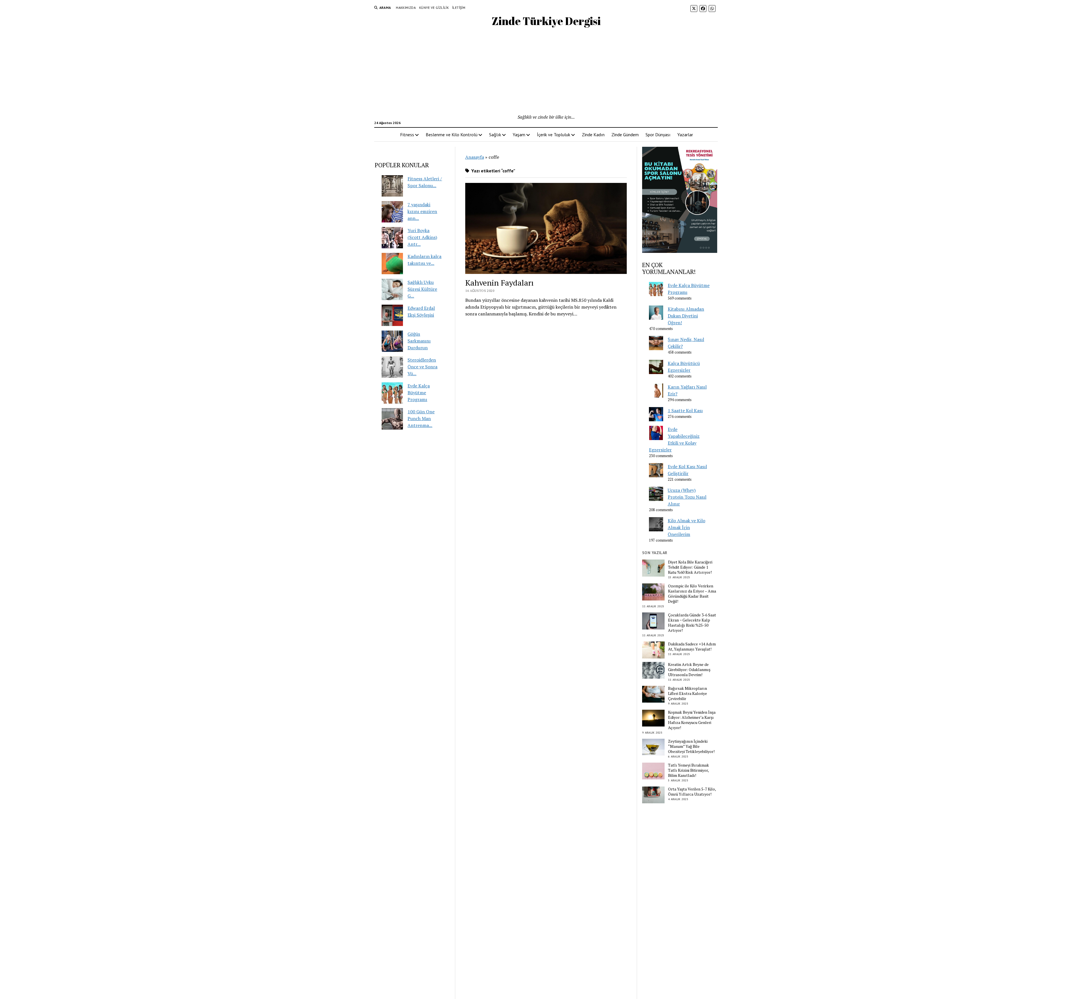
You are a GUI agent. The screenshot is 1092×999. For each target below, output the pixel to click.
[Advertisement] (546, 71)
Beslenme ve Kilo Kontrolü (451, 134)
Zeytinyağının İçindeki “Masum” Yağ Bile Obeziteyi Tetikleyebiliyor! (691, 746)
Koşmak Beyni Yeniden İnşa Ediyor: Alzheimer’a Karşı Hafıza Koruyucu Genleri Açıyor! (691, 720)
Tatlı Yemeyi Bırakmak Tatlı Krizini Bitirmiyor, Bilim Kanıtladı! (688, 770)
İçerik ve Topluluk (553, 134)
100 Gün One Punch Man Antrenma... (421, 418)
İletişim (458, 7)
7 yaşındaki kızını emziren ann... (422, 211)
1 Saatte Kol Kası (685, 410)
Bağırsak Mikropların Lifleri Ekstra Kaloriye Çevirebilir (687, 693)
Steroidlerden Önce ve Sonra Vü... (422, 367)
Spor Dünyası (658, 134)
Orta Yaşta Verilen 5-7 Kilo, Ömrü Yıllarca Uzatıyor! (692, 792)
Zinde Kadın (593, 134)
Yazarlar (685, 134)
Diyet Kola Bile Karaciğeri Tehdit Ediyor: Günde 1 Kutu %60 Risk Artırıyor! (690, 567)
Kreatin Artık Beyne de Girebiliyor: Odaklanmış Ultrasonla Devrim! (689, 669)
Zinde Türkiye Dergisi (546, 21)
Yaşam (519, 134)
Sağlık (495, 134)
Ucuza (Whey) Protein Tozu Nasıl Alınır (687, 497)
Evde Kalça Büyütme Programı (419, 393)
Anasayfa (474, 157)
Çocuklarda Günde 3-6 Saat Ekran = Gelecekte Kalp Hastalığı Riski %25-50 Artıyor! (692, 622)
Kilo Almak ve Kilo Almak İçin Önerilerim (686, 527)
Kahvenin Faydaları (499, 282)
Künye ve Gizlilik (434, 7)
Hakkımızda (406, 7)
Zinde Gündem (625, 134)
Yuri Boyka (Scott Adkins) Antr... (422, 237)
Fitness (407, 134)
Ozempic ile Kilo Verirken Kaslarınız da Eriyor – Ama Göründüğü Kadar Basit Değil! (692, 593)
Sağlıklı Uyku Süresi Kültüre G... (422, 289)
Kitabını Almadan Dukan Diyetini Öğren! (686, 316)
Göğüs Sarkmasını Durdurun (419, 341)
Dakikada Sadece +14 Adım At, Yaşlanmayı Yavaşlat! (692, 646)
